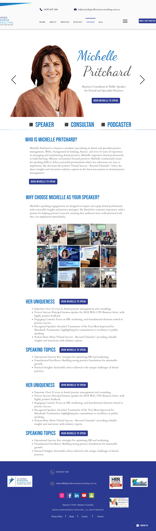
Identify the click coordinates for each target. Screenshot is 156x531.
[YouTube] (84, 495)
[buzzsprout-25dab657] (91, 495)
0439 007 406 (51, 9)
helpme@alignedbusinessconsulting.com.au (99, 9)
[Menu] (125, 21)
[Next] (142, 80)
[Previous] (13, 80)
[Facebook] (69, 495)
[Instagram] (61, 495)
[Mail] (75, 9)
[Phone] (41, 9)
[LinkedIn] (76, 495)
